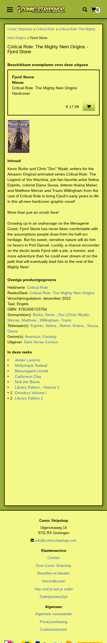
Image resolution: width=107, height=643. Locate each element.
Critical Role (45, 29)
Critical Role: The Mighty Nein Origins (62, 293)
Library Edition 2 (29, 398)
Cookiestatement (53, 629)
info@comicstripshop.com (56, 540)
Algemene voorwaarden (53, 614)
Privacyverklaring (53, 622)
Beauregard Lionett (31, 371)
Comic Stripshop (19, 29)
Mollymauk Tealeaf (31, 365)
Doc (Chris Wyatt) (73, 314)
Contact (53, 558)
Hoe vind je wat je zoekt (54, 589)
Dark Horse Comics (41, 342)
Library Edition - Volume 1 (37, 387)
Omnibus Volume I (31, 393)
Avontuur (32, 336)
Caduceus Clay (28, 376)
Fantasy (50, 336)
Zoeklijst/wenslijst (54, 597)
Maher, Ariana (72, 325)
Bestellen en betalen (53, 573)
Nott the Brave (27, 382)
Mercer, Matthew (21, 320)
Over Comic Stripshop (53, 566)
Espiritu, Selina (43, 325)
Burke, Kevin (44, 314)
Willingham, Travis (55, 320)
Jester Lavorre (27, 360)
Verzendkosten (53, 581)
